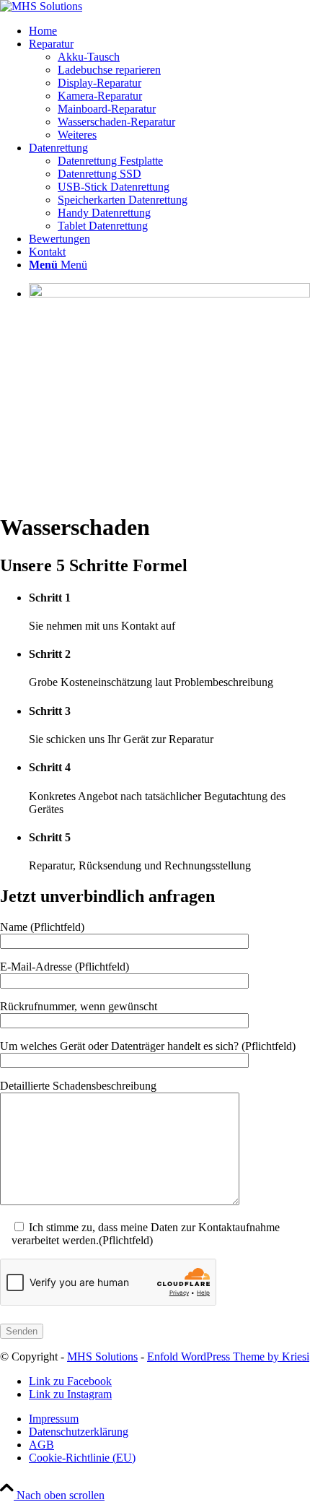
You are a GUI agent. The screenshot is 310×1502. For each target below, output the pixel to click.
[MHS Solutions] (41, 6)
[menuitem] (169, 31)
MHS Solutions (102, 1356)
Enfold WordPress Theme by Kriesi (228, 1356)
